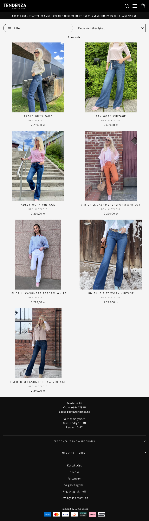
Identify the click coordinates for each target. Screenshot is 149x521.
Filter (17, 28)
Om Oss (74, 472)
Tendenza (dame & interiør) (74, 441)
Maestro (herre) (74, 452)
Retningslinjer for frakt (74, 498)
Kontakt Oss (74, 465)
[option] (74, 15)
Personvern (74, 478)
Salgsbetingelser (74, 485)
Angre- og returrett (74, 491)
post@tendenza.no (78, 412)
